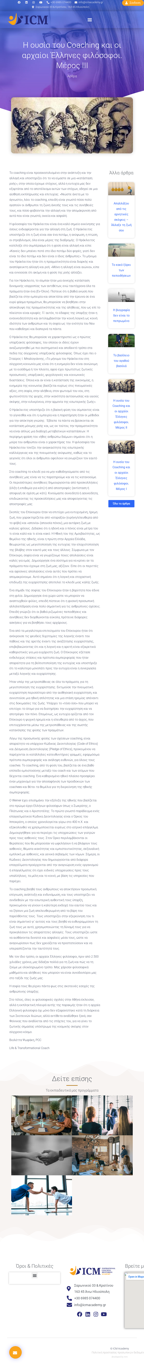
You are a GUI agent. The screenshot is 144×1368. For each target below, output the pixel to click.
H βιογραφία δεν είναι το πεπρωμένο (121, 315)
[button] (89, 19)
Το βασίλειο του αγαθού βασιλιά (121, 361)
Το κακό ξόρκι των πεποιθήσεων (121, 270)
